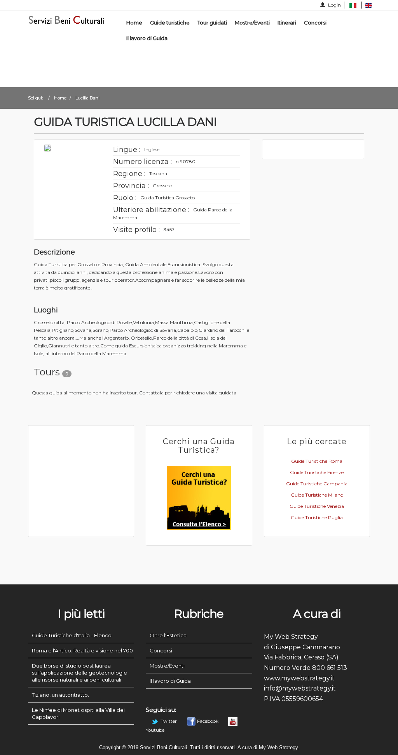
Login (334, 5)
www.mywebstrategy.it (299, 678)
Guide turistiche (170, 22)
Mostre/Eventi (252, 22)
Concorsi (315, 22)
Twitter (168, 721)
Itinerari (287, 22)
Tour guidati (212, 22)
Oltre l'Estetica (168, 635)
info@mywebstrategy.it (300, 688)
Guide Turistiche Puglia (317, 517)
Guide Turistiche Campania (316, 483)
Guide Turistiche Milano (317, 495)
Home (134, 22)
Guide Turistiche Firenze (317, 472)
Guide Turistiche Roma (316, 461)
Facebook (208, 721)
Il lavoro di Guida (147, 38)
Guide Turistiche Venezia (317, 506)
